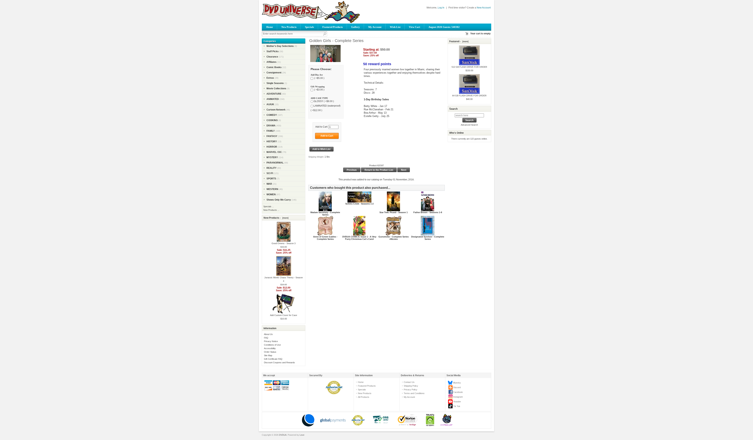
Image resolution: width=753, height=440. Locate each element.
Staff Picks (272, 51)
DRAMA (271, 125)
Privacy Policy (410, 389)
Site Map (268, 355)
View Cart (414, 27)
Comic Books (274, 67)
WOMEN (271, 194)
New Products (288, 27)
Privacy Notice (271, 341)
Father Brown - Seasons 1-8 (427, 212)
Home (269, 27)
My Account (374, 27)
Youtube (457, 401)
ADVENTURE (273, 93)
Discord (457, 387)
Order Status (270, 352)
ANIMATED (272, 99)
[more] (284, 218)
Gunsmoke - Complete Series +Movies (393, 238)
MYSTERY (272, 157)
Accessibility (270, 348)
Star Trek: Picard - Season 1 (393, 212)
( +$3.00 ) (319, 90)
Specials (309, 27)
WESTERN (272, 189)
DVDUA (282, 435)
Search (453, 108)
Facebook (458, 392)
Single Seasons (275, 83)
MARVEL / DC (274, 152)
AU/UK (270, 104)
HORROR (271, 146)
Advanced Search (469, 125)
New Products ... (271, 210)
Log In (441, 7)
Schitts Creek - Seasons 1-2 (359, 204)
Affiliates (271, 62)
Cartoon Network (276, 109)
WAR (269, 184)
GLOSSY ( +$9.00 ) (324, 101)
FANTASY (271, 136)
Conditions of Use (272, 345)
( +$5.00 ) (319, 78)
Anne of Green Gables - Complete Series (325, 238)
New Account (484, 7)
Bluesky (457, 383)
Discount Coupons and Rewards (279, 362)
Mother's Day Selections (280, 46)
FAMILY (270, 131)
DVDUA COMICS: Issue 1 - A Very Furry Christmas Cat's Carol (359, 238)
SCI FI (269, 173)
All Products (363, 397)
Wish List (395, 27)
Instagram (458, 397)
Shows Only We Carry (278, 199)
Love (302, 435)
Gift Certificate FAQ (273, 359)
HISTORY (271, 141)
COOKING (272, 120)
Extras (270, 78)
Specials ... (268, 206)
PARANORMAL (275, 162)
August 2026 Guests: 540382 (444, 27)
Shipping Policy (411, 386)
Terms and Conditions (414, 393)
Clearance (272, 56)
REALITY (271, 168)
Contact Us (409, 382)
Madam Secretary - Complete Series (325, 213)
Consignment (273, 72)
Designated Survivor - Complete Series (427, 238)
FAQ (266, 338)
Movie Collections (276, 88)
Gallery (355, 27)
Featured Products (332, 27)
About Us (268, 334)
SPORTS (271, 178)
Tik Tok (456, 406)
